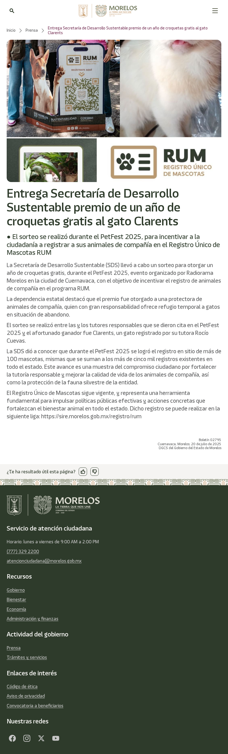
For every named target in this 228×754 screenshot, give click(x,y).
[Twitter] (41, 738)
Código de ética (22, 686)
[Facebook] (12, 738)
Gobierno (16, 590)
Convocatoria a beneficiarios (35, 706)
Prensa (14, 647)
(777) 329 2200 (23, 551)
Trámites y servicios (27, 657)
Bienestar (16, 599)
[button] (215, 10)
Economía (16, 609)
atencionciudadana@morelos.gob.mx (44, 561)
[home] (113, 11)
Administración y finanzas (32, 618)
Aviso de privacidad (26, 696)
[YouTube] (55, 738)
